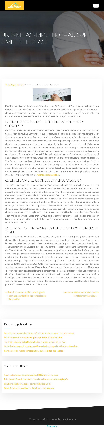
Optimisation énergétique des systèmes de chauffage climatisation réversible (40, 346)
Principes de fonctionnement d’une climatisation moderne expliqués (36, 379)
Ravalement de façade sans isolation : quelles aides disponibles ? (34, 350)
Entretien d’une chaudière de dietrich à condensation (29, 388)
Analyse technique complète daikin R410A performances (31, 375)
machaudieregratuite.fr (48, 174)
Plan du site (52, 426)
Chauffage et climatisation (16, 85)
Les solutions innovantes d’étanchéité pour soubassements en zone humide (39, 333)
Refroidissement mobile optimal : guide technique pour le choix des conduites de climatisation (27, 295)
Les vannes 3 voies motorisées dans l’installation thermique (79, 294)
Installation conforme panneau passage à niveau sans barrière (33, 337)
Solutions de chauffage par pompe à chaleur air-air (27, 383)
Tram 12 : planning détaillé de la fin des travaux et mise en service (34, 342)
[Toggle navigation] (96, 6)
